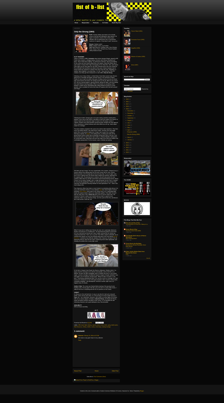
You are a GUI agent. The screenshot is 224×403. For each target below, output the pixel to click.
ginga (88, 133)
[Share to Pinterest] (103, 323)
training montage (106, 326)
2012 (127, 147)
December (130, 110)
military (84, 326)
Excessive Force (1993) (137, 39)
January (129, 139)
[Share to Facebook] (101, 323)
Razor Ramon (83, 191)
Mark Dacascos (78, 326)
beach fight (84, 325)
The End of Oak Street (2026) (133, 230)
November (130, 113)
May (128, 127)
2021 (127, 101)
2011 (127, 150)
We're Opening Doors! (131, 238)
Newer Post (77, 371)
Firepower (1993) (132, 132)
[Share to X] (99, 323)
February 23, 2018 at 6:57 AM (91, 335)
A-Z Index (105, 22)
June (128, 125)
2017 (127, 104)
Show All (148, 258)
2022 (127, 99)
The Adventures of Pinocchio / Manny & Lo (137, 224)
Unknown (80, 335)
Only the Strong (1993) (84, 32)
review (93, 326)
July (128, 122)
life (116, 236)
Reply (79, 340)
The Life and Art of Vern (133, 223)
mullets (89, 326)
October (129, 115)
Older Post (115, 371)
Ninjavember (85, 22)
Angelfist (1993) (135, 48)
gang (109, 325)
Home (76, 22)
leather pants (114, 325)
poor (114, 236)
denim (105, 325)
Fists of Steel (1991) (136, 31)
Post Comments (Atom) (100, 376)
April (128, 130)
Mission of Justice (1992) (138, 56)
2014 (127, 142)
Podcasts (96, 22)
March (129, 137)
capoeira (94, 325)
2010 (127, 152)
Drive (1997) (134, 65)
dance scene (100, 325)
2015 (127, 108)
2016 (127, 106)
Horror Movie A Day (131, 229)
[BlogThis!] (98, 323)
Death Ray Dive (116, 22)
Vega (100, 189)
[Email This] (96, 323)
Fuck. (127, 254)
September (130, 118)
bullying (89, 325)
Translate (130, 91)
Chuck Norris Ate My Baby (133, 243)
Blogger (142, 391)
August (129, 120)
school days (98, 326)
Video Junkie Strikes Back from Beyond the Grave (135, 252)
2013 (127, 145)
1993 (79, 325)
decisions (76, 238)
